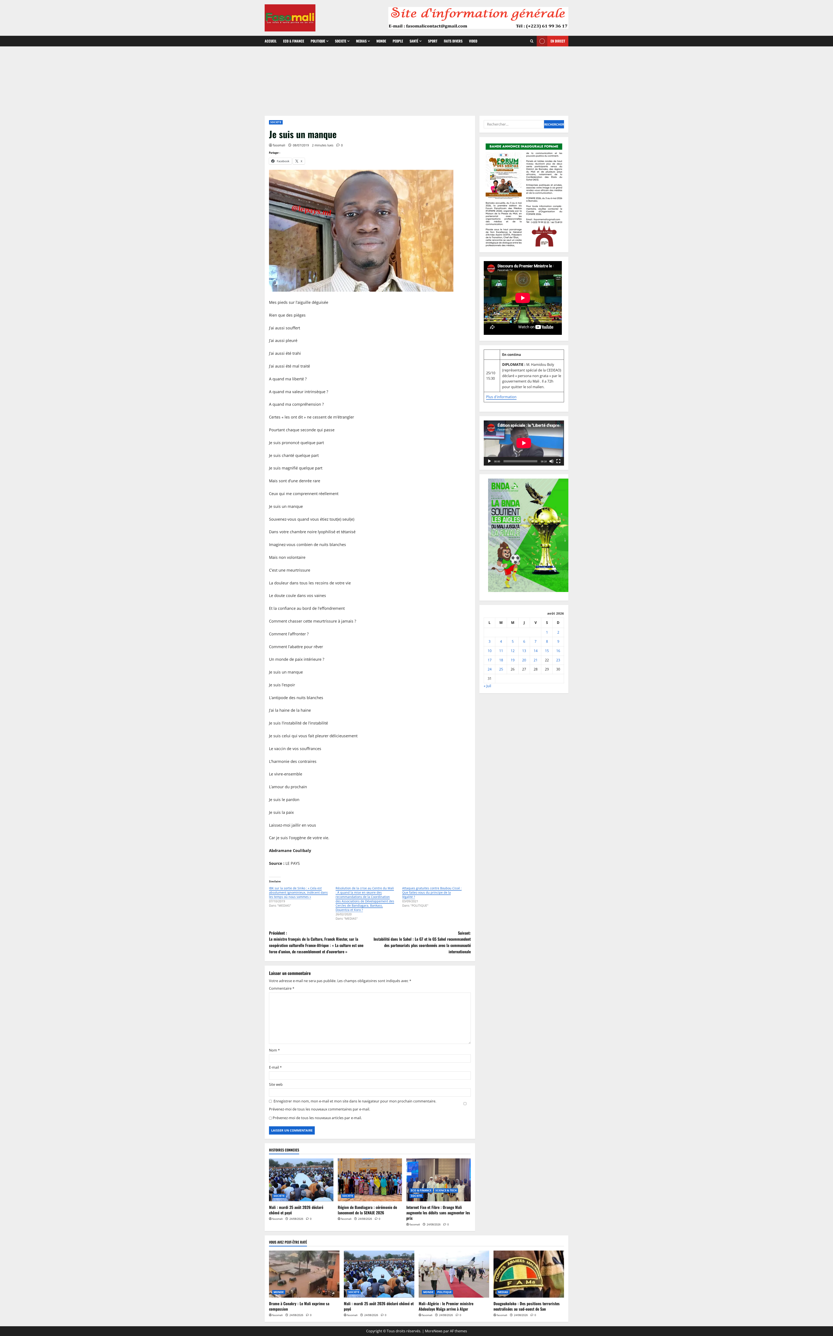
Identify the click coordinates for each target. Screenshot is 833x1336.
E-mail (275, 1067)
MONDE (381, 41)
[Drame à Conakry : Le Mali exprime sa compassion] (304, 1274)
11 (501, 650)
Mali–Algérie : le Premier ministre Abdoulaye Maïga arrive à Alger (446, 1306)
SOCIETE (340, 41)
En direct (558, 41)
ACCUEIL (271, 41)
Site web (276, 1084)
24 (490, 669)
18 (501, 659)
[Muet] (551, 461)
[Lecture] (489, 461)
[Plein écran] (558, 461)
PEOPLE (398, 41)
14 (536, 650)
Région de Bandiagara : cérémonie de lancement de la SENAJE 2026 (367, 1209)
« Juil (487, 686)
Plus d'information (501, 396)
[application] (524, 443)
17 (490, 659)
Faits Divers (453, 41)
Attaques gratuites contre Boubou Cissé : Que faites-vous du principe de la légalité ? (432, 892)
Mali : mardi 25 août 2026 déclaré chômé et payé (296, 1209)
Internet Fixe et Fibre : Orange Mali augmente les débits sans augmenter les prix (438, 1212)
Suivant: (422, 942)
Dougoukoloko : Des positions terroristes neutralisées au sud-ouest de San (527, 1306)
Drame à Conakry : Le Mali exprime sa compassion (299, 1306)
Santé (414, 41)
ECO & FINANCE (293, 41)
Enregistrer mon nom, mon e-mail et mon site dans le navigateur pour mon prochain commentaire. (355, 1101)
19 (513, 659)
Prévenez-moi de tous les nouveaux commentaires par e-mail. (319, 1109)
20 (524, 659)
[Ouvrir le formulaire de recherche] (531, 41)
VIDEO (473, 41)
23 (558, 659)
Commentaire (281, 988)
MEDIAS (361, 41)
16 (558, 650)
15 (547, 650)
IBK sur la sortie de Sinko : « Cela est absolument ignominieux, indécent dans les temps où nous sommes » (298, 892)
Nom (274, 1050)
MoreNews (434, 1331)
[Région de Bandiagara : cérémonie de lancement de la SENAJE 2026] (370, 1179)
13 (524, 650)
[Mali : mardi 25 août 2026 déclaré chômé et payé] (301, 1179)
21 (536, 659)
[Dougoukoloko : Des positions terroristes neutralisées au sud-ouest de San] (529, 1274)
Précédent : (316, 942)
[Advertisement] (416, 79)
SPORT (432, 41)
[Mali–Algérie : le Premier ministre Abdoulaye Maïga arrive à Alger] (454, 1274)
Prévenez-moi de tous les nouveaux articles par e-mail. (317, 1117)
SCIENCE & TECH (446, 1190)
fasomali (279, 145)
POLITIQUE (318, 41)
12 (513, 650)
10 (490, 650)
